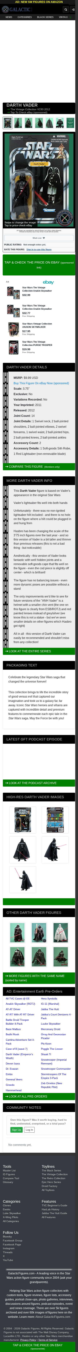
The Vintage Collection (24, 109)
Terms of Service (48, 1339)
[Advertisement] (39, 61)
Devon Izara (13, 1063)
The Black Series (51, 1170)
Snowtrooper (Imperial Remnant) (54, 1061)
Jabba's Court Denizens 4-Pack (56, 1016)
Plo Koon (46, 1043)
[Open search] (66, 9)
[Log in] (73, 9)
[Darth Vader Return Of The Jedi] (17, 932)
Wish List (44, 238)
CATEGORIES (25, 17)
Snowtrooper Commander (56, 1068)
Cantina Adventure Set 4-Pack (20, 1041)
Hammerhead (14, 1090)
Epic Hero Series (51, 1182)
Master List (9, 1170)
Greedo (10, 1084)
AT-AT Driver (13, 1009)
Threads (8, 1252)
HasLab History (50, 1209)
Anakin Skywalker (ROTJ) (20, 1003)
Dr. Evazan (12, 1068)
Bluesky (7, 1236)
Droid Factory (49, 1186)
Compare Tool (11, 1178)
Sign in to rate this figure (39, 249)
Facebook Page (12, 1244)
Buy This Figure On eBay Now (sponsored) (41, 383)
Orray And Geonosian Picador (53, 1036)
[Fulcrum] (73, 4)
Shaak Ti (46, 1054)
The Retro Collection (53, 1178)
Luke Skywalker (12, 1213)
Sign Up (16, 1129)
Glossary (8, 1182)
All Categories (11, 1221)
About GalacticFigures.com (52, 1316)
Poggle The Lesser (52, 1048)
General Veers (14, 1079)
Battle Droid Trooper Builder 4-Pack (17, 1021)
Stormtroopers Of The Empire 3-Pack (53, 1076)
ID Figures (9, 1174)
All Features (49, 1217)
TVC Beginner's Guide (54, 1205)
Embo (9, 1074)
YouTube (8, 1260)
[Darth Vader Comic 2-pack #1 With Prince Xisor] (39, 932)
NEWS (9, 17)
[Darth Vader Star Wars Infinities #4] (61, 956)
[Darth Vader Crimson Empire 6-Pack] (39, 956)
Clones (7, 1205)
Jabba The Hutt (50, 1009)
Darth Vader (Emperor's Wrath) (19, 1056)
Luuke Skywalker (50, 1023)
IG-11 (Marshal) (50, 1003)
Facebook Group (12, 1240)
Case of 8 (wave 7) (17, 1048)
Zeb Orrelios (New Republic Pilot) (51, 1085)
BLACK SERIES (45, 17)
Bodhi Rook (12, 1034)
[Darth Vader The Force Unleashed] (17, 956)
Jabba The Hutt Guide (54, 1213)
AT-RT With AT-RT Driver (20, 1014)
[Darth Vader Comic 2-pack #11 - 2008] (61, 932)
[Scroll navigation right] (71, 17)
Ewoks (6, 1209)
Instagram (9, 1248)
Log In (29, 1129)
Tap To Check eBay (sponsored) (29, 112)
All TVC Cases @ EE (18, 998)
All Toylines (48, 1190)
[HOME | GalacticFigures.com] (17, 9)
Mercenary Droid (50, 1029)
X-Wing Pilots (10, 1217)
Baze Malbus (13, 1029)
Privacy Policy (28, 1339)
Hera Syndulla (49, 998)
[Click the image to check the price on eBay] (39, 180)
